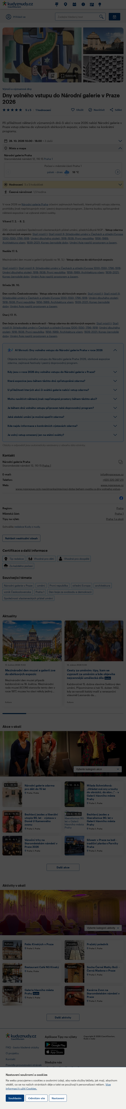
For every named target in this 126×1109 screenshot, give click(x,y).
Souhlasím (14, 1098)
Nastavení (58, 1098)
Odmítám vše (36, 1098)
